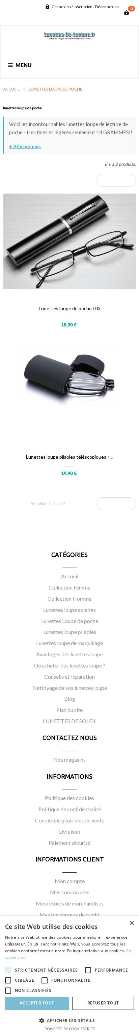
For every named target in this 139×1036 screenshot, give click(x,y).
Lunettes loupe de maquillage (69, 643)
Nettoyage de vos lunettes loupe (69, 687)
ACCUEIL (11, 89)
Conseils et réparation (69, 676)
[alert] (69, 976)
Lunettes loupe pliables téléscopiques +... (69, 456)
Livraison (69, 831)
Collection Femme (69, 587)
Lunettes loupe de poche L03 (70, 308)
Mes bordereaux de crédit (69, 914)
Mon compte (70, 881)
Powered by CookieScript (70, 1028)
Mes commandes (69, 892)
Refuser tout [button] (103, 1003)
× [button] (131, 923)
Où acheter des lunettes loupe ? (69, 665)
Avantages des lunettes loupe (69, 654)
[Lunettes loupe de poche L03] (69, 244)
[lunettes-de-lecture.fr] (69, 36)
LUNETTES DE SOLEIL (69, 721)
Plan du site (69, 709)
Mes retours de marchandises (70, 903)
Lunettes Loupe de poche (69, 621)
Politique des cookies (69, 798)
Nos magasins (69, 759)
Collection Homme (69, 598)
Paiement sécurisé (69, 842)
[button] (69, 1020)
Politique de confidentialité (69, 809)
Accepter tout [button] (37, 1003)
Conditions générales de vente (69, 820)
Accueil (69, 576)
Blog (69, 698)
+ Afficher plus (25, 146)
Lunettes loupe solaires (69, 609)
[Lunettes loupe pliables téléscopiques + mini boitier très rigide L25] (69, 393)
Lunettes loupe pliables (69, 632)
